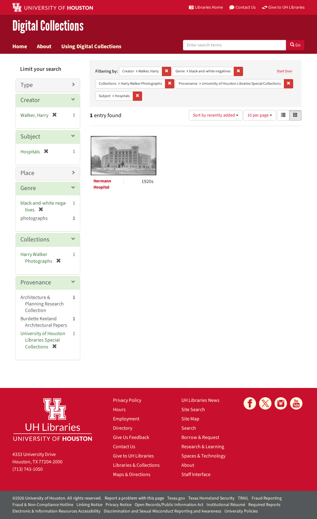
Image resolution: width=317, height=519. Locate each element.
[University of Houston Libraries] (52, 419)
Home (19, 46)
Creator (30, 100)
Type (26, 85)
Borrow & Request (200, 437)
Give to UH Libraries (133, 456)
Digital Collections (48, 26)
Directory (122, 428)
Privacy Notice (119, 505)
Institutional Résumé (225, 505)
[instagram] (281, 403)
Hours (119, 409)
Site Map (190, 418)
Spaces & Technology (203, 456)
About (44, 46)
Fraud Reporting (267, 498)
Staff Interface (196, 474)
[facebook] (250, 403)
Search (188, 428)
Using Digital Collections (91, 46)
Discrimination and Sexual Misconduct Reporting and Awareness (162, 511)
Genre (28, 188)
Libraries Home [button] (209, 7)
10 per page (258, 115)
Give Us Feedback (131, 437)
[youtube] (296, 403)
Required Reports (264, 505)
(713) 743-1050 (27, 469)
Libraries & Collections (136, 465)
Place (27, 173)
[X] (265, 403)
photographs (34, 218)
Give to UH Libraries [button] (286, 7)
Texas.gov (176, 498)
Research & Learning (202, 446)
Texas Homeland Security (211, 498)
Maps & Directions (131, 474)
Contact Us (124, 446)
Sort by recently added (214, 115)
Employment (126, 418)
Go (297, 45)
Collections (34, 239)
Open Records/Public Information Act (169, 505)
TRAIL (243, 498)
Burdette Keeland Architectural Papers (43, 322)
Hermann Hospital (102, 184)
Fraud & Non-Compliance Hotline (42, 505)
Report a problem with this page (134, 498)
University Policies (241, 511)
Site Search (193, 409)
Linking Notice (89, 505)
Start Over (284, 71)
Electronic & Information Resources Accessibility (56, 511)
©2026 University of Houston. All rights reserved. (57, 498)
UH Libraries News (200, 400)
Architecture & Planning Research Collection (42, 304)
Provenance (35, 282)
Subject (30, 136)
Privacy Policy (127, 400)
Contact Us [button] (246, 7)
